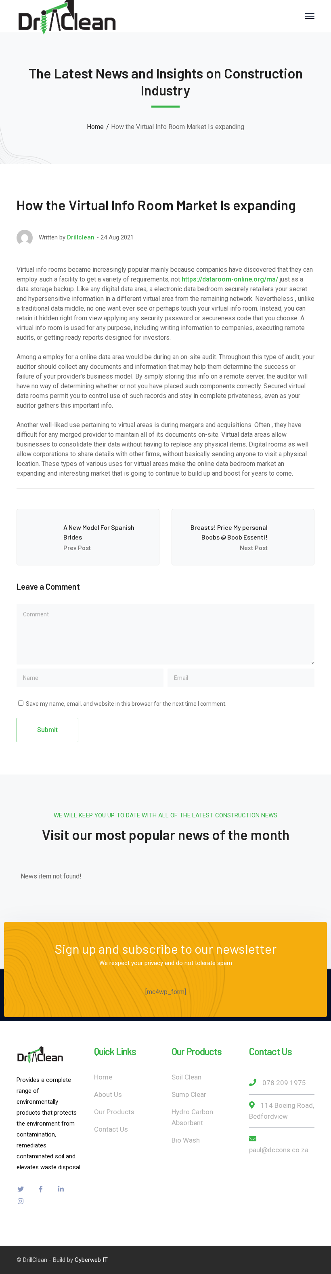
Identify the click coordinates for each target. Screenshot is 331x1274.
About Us (108, 1094)
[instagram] (21, 1201)
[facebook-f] (41, 1189)
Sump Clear (189, 1094)
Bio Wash (186, 1140)
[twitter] (21, 1189)
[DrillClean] (67, 15)
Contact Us (111, 1129)
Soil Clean (186, 1077)
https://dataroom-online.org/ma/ (230, 279)
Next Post (254, 548)
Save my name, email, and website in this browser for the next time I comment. (126, 703)
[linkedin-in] (61, 1189)
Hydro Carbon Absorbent (192, 1117)
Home (95, 127)
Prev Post (77, 548)
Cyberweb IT (91, 1259)
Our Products (114, 1112)
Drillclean (80, 237)
